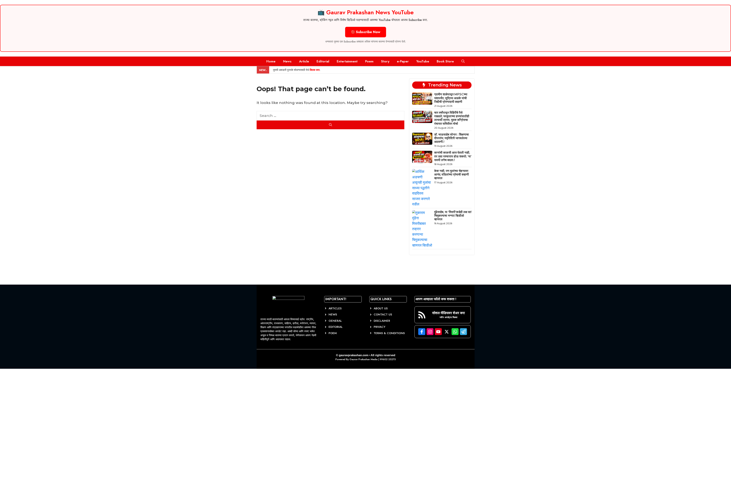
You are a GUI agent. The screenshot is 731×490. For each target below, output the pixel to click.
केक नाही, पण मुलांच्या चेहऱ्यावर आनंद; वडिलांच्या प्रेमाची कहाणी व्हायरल (451, 174)
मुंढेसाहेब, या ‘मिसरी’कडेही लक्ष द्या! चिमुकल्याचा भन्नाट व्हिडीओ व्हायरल (453, 215)
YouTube (422, 61)
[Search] (331, 125)
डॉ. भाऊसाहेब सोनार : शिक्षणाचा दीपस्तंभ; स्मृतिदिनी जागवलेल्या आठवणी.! (451, 138)
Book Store (445, 61)
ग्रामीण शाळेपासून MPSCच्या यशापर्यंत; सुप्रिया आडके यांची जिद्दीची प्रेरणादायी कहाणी (450, 98)
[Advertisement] (28, 431)
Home (270, 61)
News (287, 61)
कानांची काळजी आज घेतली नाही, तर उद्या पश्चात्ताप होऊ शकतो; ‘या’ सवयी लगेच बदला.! (453, 156)
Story (385, 61)
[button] (463, 61)
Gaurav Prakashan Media (363, 359)
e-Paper (403, 61)
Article (304, 61)
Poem (369, 61)
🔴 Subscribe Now (365, 32)
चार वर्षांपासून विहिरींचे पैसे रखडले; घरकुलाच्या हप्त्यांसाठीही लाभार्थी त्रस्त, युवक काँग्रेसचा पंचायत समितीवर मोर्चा (451, 118)
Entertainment (347, 61)
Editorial (323, 61)
